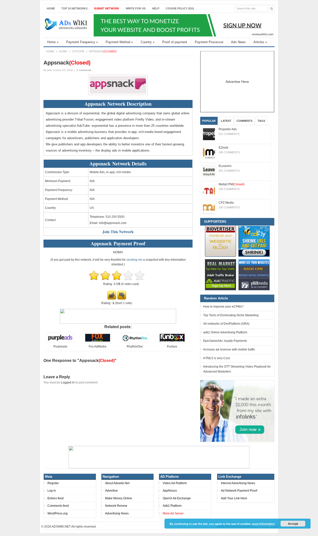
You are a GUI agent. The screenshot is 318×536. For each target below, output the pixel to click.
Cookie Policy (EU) (180, 8)
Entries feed (55, 498)
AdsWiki (66, 25)
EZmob (223, 147)
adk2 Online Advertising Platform (225, 332)
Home (51, 8)
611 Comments (229, 133)
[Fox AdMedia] (97, 342)
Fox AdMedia (97, 346)
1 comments (84, 70)
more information (263, 524)
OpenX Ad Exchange (177, 498)
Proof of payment (174, 42)
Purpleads (60, 346)
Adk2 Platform (172, 505)
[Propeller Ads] (209, 134)
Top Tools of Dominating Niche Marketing (231, 315)
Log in (51, 490)
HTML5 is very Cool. (217, 358)
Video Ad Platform (175, 483)
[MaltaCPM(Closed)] (209, 189)
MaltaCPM (231, 184)
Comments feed (58, 505)
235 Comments (229, 207)
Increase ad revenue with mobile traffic (229, 349)
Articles (260, 42)
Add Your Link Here (234, 498)
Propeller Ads (228, 129)
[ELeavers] (209, 171)
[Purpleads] (60, 342)
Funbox (172, 346)
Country (148, 42)
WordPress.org (57, 513)
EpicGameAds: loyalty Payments (225, 341)
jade (49, 70)
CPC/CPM (78, 51)
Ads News (238, 42)
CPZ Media (226, 202)
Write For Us (136, 8)
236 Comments (229, 189)
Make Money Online (118, 498)
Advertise (111, 490)
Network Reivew (116, 505)
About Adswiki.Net (117, 483)
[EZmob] (209, 152)
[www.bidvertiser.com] (220, 241)
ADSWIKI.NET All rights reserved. (74, 526)
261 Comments (229, 170)
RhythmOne (135, 346)
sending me (134, 259)
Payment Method (119, 42)
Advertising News (117, 513)
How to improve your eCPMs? (223, 306)
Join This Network (118, 231)
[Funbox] (172, 342)
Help (155, 8)
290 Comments (229, 152)
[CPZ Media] (209, 207)
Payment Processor (209, 42)
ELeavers (225, 166)
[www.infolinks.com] (237, 410)
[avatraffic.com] (220, 274)
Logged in (68, 382)
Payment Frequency (82, 42)
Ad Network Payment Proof (239, 490)
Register (53, 483)
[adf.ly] (254, 241)
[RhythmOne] (135, 342)
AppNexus (170, 490)
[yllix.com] (254, 274)
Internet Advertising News (238, 483)
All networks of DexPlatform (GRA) (226, 323)
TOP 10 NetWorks (74, 8)
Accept (293, 523)
